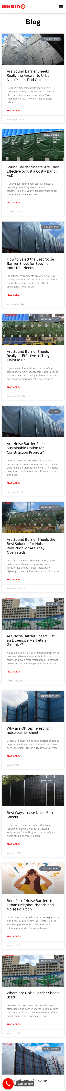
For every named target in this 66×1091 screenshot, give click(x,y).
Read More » (13, 110)
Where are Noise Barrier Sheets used (33, 994)
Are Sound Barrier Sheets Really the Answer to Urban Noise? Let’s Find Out (29, 75)
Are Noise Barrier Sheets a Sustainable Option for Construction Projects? (28, 447)
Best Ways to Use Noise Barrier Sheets (32, 814)
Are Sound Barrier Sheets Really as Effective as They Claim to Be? (28, 355)
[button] (61, 6)
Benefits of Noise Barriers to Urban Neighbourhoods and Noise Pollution (30, 904)
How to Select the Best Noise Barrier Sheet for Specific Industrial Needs (30, 263)
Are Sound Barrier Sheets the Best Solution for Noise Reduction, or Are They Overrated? (31, 546)
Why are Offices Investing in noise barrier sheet (30, 730)
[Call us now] (8, 1083)
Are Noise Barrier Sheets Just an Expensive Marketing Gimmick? (30, 640)
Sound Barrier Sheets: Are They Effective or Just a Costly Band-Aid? (33, 171)
